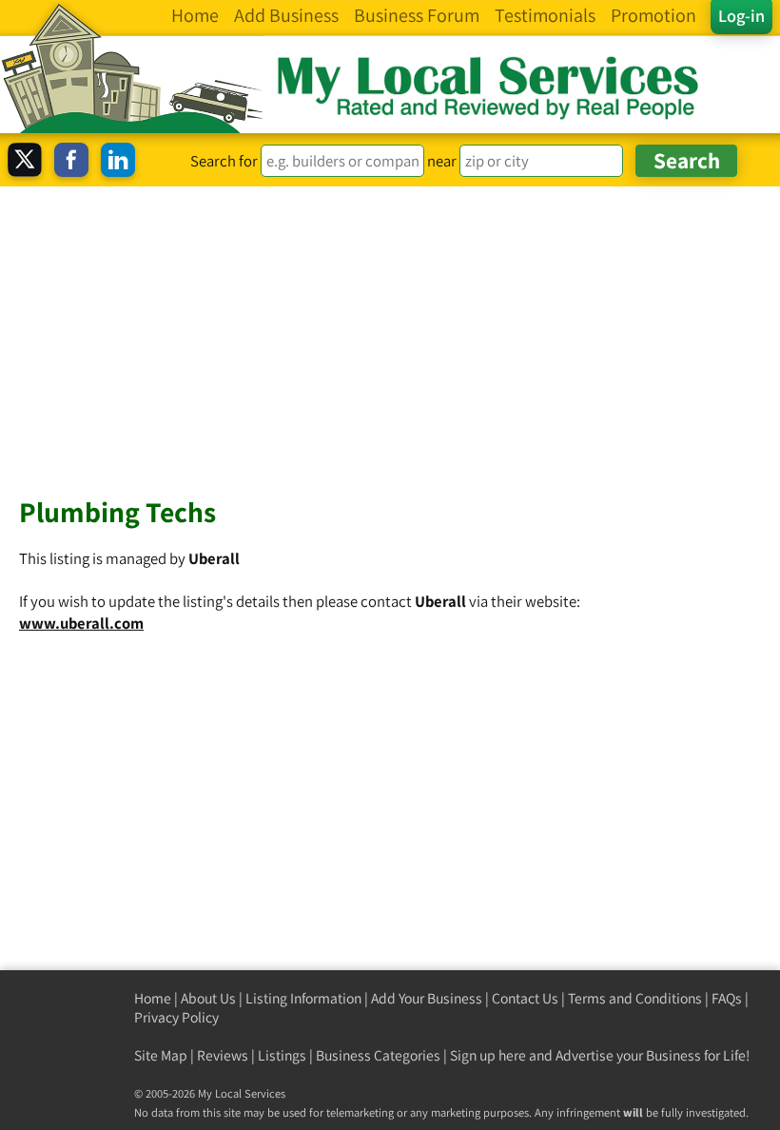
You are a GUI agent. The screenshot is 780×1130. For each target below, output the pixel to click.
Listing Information (303, 998)
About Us (208, 998)
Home (152, 998)
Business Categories (378, 1055)
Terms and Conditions (635, 998)
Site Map (160, 1055)
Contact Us (525, 998)
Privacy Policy (176, 1017)
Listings (282, 1055)
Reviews (222, 1055)
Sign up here (488, 1055)
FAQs (727, 998)
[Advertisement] (390, 329)
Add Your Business (426, 998)
